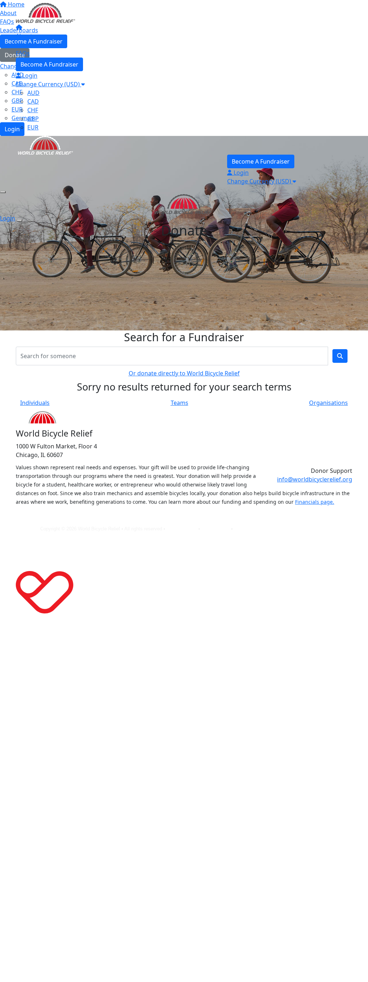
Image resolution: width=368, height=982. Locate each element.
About (24, 36)
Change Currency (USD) (48, 84)
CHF (32, 110)
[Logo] (45, 12)
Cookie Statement (253, 528)
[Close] (19, 220)
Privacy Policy (182, 528)
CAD (33, 101)
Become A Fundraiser (49, 64)
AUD (33, 93)
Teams (179, 403)
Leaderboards (35, 45)
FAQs (23, 53)
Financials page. (314, 501)
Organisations (328, 403)
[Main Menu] (3, 192)
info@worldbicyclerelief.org (314, 479)
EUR (32, 127)
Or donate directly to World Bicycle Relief (184, 373)
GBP (33, 119)
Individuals (35, 403)
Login (29, 75)
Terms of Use (216, 528)
